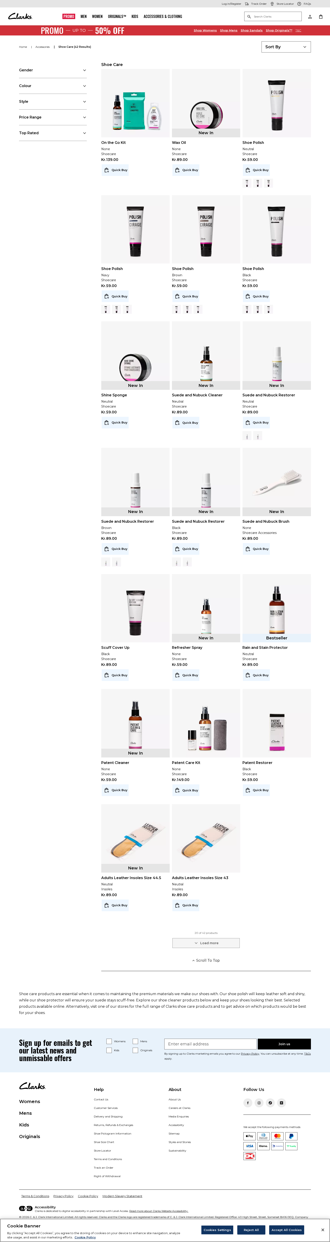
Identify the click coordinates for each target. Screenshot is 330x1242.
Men (84, 16)
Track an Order (103, 1167)
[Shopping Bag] (320, 16)
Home (23, 46)
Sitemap (174, 1133)
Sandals (252, 30)
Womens (205, 30)
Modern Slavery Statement (122, 1196)
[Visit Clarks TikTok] (270, 1102)
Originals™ (117, 16)
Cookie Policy (88, 1196)
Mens (229, 30)
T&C (298, 30)
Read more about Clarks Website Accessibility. (158, 1211)
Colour (25, 86)
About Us (175, 1099)
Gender (26, 70)
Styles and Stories (180, 1142)
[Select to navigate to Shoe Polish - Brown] (268, 183)
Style (23, 101)
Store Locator (102, 1150)
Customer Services (106, 1108)
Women (97, 16)
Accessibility (176, 1125)
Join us (284, 1044)
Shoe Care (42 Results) (74, 46)
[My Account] (309, 16)
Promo (69, 16)
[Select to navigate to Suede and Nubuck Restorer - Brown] (257, 435)
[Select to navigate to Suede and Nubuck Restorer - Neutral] (105, 561)
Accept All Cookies (287, 1230)
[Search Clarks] (272, 17)
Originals (146, 1050)
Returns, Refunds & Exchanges (113, 1125)
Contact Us (101, 1099)
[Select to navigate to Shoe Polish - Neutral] (127, 309)
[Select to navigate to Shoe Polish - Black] (246, 183)
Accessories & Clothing (163, 16)
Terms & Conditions (35, 1196)
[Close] (323, 1230)
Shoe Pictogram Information (112, 1133)
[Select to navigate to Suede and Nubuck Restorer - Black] (246, 435)
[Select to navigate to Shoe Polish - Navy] (257, 183)
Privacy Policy (250, 1053)
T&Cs (307, 1053)
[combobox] (286, 47)
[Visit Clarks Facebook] (247, 1102)
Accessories (42, 46)
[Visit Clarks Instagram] (259, 1102)
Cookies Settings (217, 1230)
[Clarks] (20, 16)
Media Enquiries (179, 1116)
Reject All (251, 1230)
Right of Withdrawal (107, 1176)
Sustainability (177, 1150)
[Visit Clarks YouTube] (281, 1102)
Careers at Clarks (179, 1108)
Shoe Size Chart (104, 1142)
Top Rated (29, 133)
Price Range (30, 117)
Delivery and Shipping (108, 1116)
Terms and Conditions (108, 1159)
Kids (135, 16)
